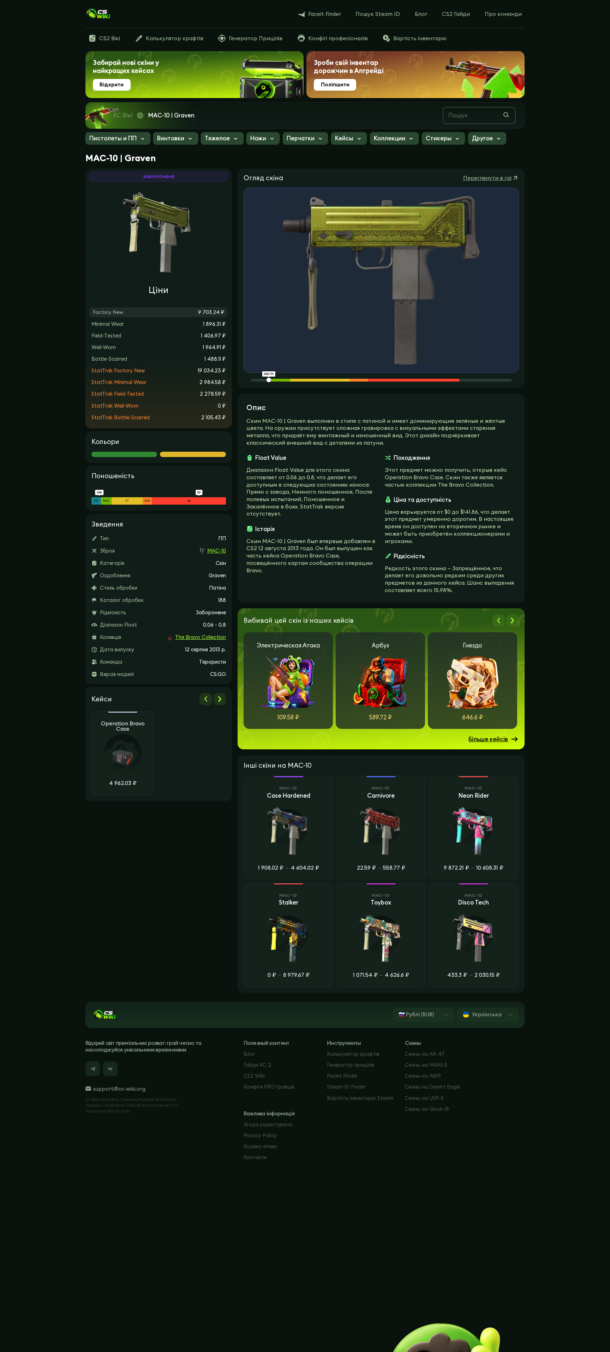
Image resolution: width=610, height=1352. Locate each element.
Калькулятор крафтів (353, 1053)
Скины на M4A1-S (426, 1064)
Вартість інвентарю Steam (360, 1098)
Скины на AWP (423, 1075)
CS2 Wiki (254, 1075)
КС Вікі (122, 115)
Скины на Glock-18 (427, 1109)
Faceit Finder (342, 1075)
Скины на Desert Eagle (432, 1086)
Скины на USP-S (424, 1098)
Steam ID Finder (346, 1086)
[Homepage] (98, 14)
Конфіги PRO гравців (269, 1086)
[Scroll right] (220, 699)
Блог (249, 1053)
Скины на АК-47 (425, 1053)
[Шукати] (506, 115)
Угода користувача (268, 1124)
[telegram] (92, 1068)
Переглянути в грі (487, 177)
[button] (117, 139)
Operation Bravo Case (123, 726)
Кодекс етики (260, 1146)
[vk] (110, 1068)
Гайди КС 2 (257, 1064)
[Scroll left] (205, 699)
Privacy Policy (260, 1135)
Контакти (255, 1157)
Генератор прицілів (350, 1064)
